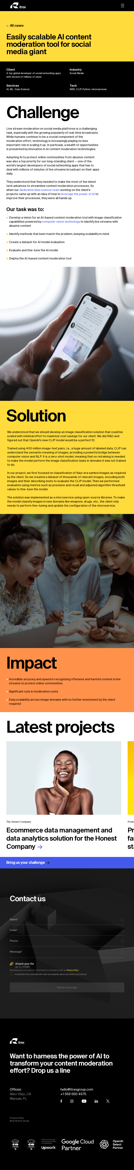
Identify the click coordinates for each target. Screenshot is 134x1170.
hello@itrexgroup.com (76, 1089)
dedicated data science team (39, 190)
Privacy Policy (17, 1118)
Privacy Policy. (73, 970)
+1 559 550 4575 (73, 1094)
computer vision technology (61, 221)
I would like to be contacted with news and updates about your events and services (50, 974)
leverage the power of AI (78, 194)
